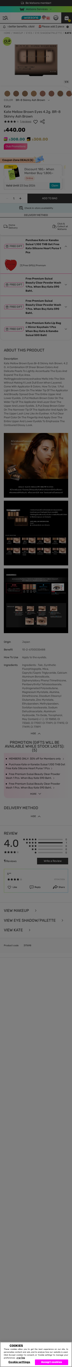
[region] (36, 1354)
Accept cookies (51, 1362)
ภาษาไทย (21, 1358)
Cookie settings (19, 1362)
